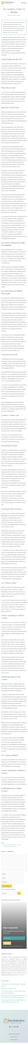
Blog (4, 843)
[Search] (19, 893)
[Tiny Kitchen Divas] (7, 2)
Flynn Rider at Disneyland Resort (8, 988)
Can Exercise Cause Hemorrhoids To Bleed (12, 844)
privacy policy (12, 32)
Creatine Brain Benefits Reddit (9, 846)
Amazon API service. (20, 974)
